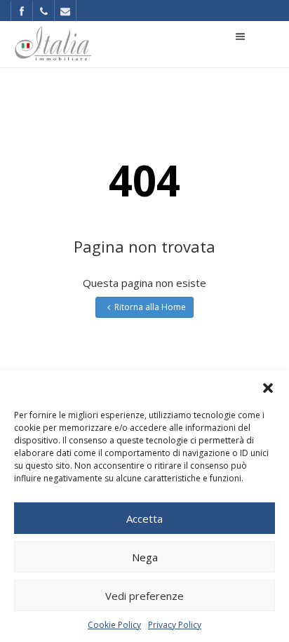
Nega (145, 557)
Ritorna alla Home (150, 307)
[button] (268, 388)
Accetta (144, 518)
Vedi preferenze (144, 596)
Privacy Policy (174, 625)
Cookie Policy (114, 625)
